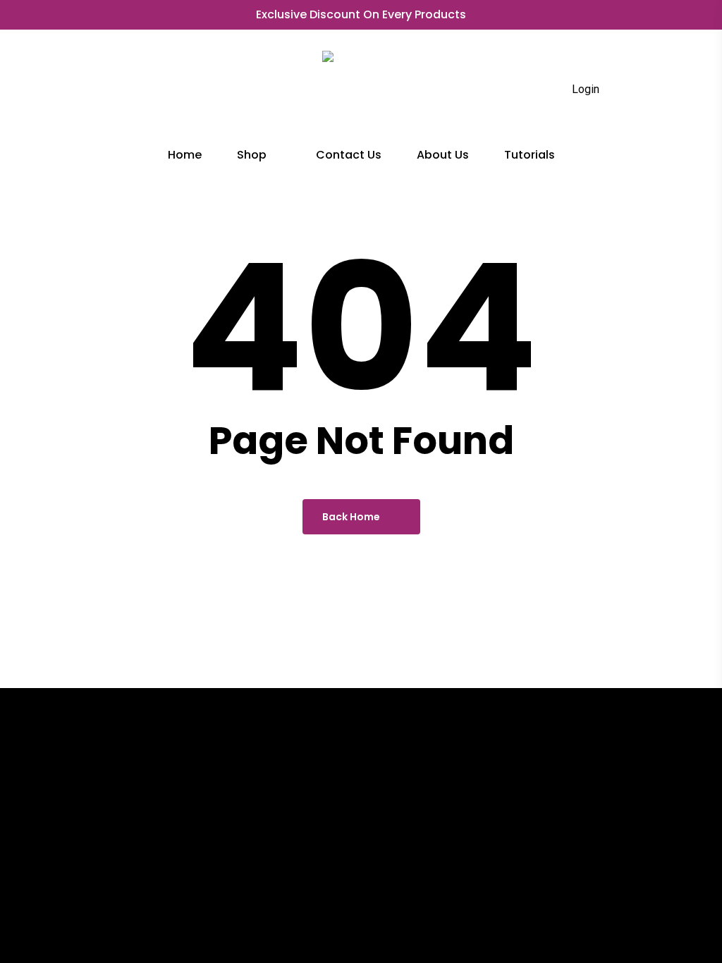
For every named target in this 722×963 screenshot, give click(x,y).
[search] (543, 89)
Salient (636, 930)
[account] (614, 89)
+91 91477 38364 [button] (400, 848)
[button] (86, 931)
